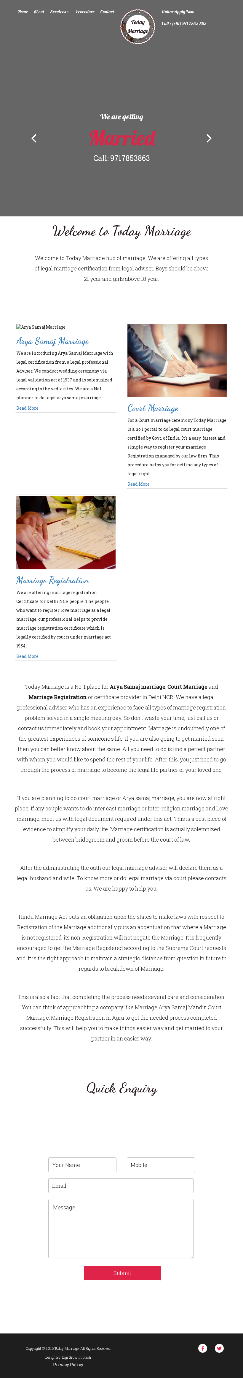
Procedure (85, 12)
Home (23, 12)
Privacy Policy (68, 1364)
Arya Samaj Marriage (52, 340)
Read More (27, 408)
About (38, 12)
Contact (107, 12)
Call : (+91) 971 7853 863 (184, 23)
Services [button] (58, 12)
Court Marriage (152, 408)
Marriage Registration (52, 580)
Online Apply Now (178, 12)
